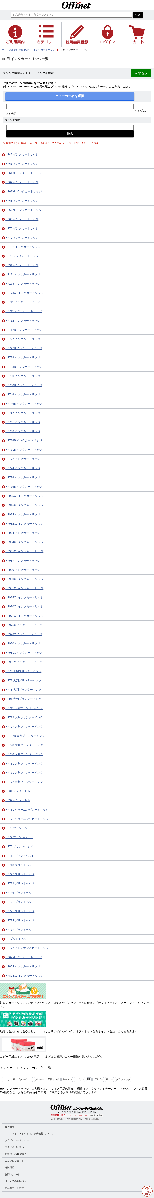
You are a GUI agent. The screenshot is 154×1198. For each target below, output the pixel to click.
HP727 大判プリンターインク (24, 726)
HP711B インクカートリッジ (23, 311)
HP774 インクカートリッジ (22, 468)
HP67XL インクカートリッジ (23, 957)
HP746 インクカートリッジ (22, 394)
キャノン (67, 1079)
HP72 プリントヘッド (19, 837)
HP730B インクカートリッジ (23, 385)
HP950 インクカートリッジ (22, 569)
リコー (109, 1079)
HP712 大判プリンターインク (24, 717)
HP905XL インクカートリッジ (24, 495)
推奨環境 (9, 1167)
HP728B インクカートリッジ (23, 366)
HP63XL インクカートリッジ (23, 209)
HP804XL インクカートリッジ (24, 975)
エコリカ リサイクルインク (17, 1079)
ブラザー (98, 1079)
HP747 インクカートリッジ (22, 413)
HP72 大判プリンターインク (23, 680)
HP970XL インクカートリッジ (24, 606)
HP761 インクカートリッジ (22, 422)
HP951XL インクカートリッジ (24, 588)
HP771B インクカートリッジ (23, 449)
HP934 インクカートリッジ (22, 532)
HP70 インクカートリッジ (21, 228)
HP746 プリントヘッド (19, 892)
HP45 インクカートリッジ (21, 154)
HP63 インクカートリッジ (21, 200)
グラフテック (123, 1079)
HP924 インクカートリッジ (22, 514)
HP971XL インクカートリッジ (24, 615)
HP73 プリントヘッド (19, 846)
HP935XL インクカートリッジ (24, 551)
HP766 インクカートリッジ (22, 431)
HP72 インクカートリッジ (21, 237)
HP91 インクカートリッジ (21, 265)
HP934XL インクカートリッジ (24, 542)
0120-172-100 (68, 1112)
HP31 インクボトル (17, 791)
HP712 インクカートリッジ (22, 320)
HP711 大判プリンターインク (24, 708)
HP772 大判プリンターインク (24, 781)
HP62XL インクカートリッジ (23, 191)
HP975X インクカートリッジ (23, 625)
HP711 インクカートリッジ (22, 302)
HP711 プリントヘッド (19, 855)
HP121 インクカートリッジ (22, 274)
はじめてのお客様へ (15, 1181)
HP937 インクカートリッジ (22, 560)
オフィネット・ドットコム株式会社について (29, 1133)
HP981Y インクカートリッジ (23, 662)
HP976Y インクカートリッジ (23, 634)
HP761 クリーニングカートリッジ (27, 809)
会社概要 (9, 1126)
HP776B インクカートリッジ (23, 486)
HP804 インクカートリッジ (22, 966)
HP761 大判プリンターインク (24, 763)
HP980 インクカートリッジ (22, 643)
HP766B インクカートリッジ (23, 440)
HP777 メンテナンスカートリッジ (27, 947)
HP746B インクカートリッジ (23, 403)
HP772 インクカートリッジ (22, 458)
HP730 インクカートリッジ (22, 376)
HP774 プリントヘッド (19, 920)
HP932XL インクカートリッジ (24, 523)
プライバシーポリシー (17, 1140)
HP (89, 1079)
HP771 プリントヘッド (19, 911)
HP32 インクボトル (17, 800)
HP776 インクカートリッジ (22, 477)
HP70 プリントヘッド (19, 828)
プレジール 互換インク (47, 1079)
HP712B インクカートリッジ (23, 329)
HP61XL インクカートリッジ (23, 173)
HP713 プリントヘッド (19, 865)
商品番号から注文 (14, 1188)
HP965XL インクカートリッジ (24, 597)
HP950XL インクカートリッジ (24, 579)
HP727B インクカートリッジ (23, 348)
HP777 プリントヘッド (19, 929)
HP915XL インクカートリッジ (24, 505)
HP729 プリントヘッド (19, 883)
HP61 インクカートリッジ (21, 163)
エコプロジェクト (14, 1160)
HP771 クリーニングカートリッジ (27, 818)
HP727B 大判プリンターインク (25, 735)
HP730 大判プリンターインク (24, 754)
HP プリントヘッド (17, 938)
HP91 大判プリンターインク (23, 698)
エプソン (79, 1079)
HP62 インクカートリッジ (21, 182)
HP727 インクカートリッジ (22, 339)
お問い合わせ (12, 1174)
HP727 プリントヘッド (19, 874)
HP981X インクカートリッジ (23, 652)
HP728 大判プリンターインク (24, 745)
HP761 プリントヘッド (19, 901)
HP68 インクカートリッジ (21, 219)
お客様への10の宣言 (16, 1154)
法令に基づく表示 (14, 1147)
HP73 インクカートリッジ (21, 256)
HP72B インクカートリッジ (22, 246)
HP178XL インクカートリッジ (24, 292)
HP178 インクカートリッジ (22, 283)
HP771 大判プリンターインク (24, 772)
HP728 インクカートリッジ (22, 357)
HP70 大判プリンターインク (23, 671)
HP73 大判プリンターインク (23, 689)
